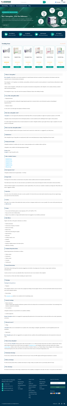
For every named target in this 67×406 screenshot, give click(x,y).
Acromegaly (20, 388)
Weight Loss (12, 5)
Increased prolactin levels (21, 5)
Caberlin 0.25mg (50, 57)
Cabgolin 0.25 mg (8, 164)
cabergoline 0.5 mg (32, 345)
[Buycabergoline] (6, 2)
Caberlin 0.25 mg (8, 160)
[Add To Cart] (6, 67)
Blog (30, 5)
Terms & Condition (32, 385)
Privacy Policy (32, 390)
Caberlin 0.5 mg (8, 158)
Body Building (5, 5)
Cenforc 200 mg (7, 346)
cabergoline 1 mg (9, 295)
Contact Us (31, 383)
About (30, 381)
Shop (30, 395)
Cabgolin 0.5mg (39, 57)
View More (62, 43)
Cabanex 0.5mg (6, 57)
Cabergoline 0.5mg (28, 57)
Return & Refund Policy (32, 387)
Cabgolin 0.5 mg (8, 162)
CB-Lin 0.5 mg (8, 166)
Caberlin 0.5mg (60, 57)
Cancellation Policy (33, 392)
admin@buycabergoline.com (8, 388)
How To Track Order (33, 394)
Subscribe (57, 387)
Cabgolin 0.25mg (17, 57)
